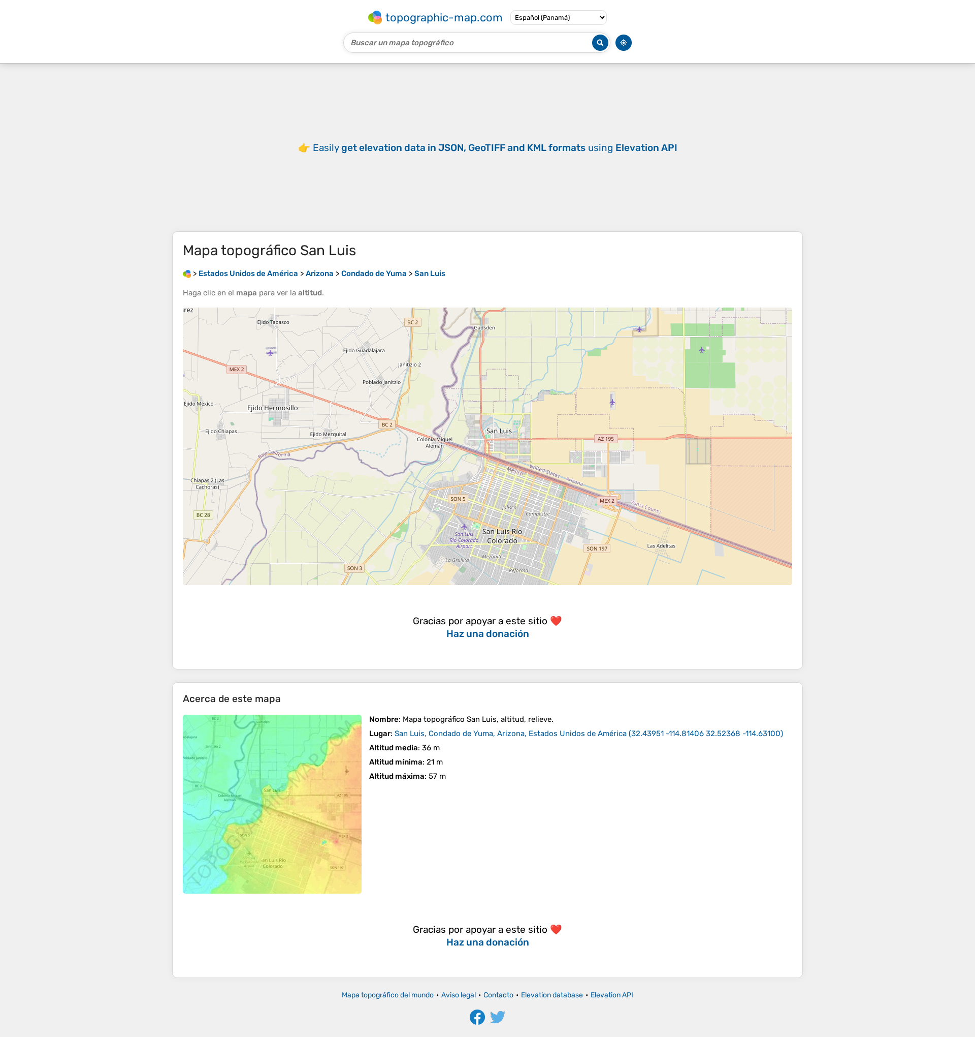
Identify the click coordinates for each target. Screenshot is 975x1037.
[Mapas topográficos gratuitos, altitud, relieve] (187, 273)
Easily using (495, 148)
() (589, 733)
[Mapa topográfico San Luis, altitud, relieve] (272, 804)
